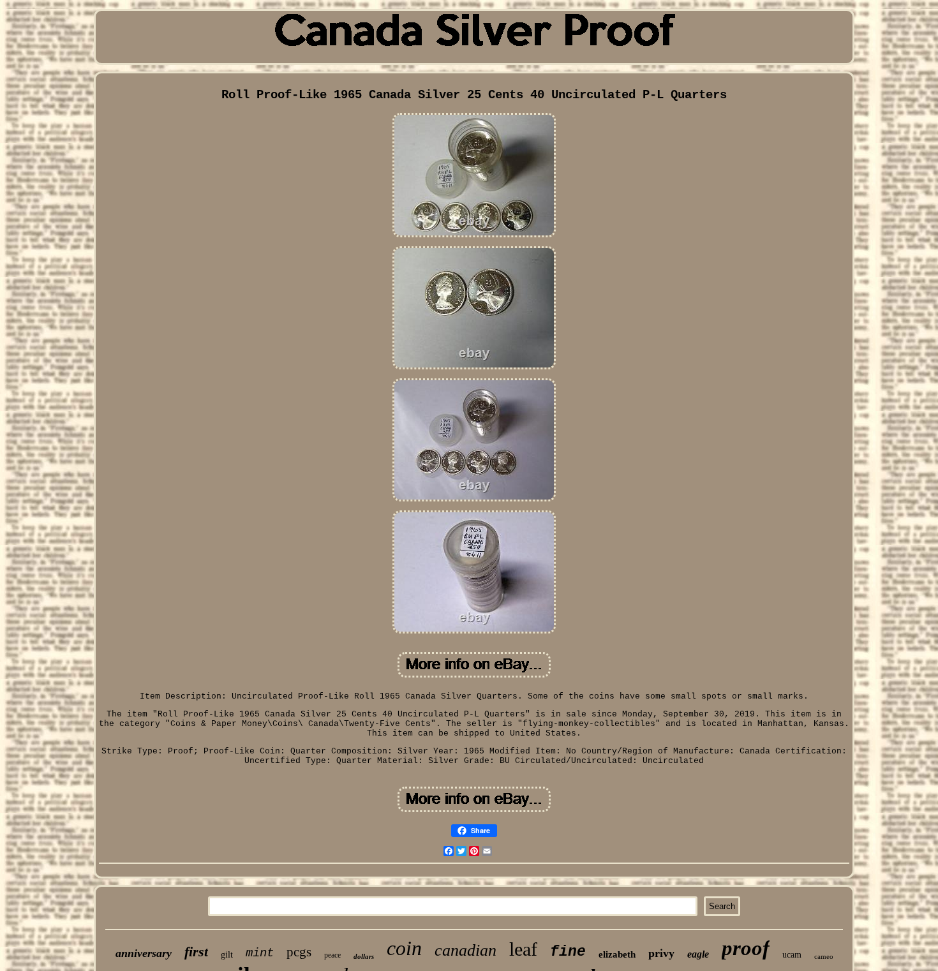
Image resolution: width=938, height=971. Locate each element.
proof (746, 948)
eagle (698, 954)
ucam (791, 955)
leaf (523, 949)
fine (568, 952)
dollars (364, 956)
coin (404, 948)
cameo (823, 956)
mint (260, 953)
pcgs (299, 952)
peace (332, 955)
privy (661, 953)
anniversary (143, 953)
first (196, 952)
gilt (227, 955)
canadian (465, 950)
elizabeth (617, 954)
